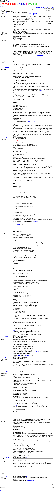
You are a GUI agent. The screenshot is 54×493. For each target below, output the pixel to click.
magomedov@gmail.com (16, 405)
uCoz (7, 490)
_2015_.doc (19, 412)
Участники (42, 7)
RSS (8, 1)
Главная (1, 6)
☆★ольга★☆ (7, 58)
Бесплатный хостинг (3, 490)
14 (26, 476)
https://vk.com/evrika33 (36, 351)
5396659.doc (19, 224)
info (6, 476)
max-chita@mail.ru (40, 55)
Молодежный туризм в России (12, 9)
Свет (6, 12)
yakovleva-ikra (7, 67)
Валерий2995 (7, 457)
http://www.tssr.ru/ (28, 386)
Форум (1, 9)
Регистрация (4, 6)
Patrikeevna (6, 336)
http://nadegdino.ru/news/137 (30, 480)
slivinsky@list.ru (28, 272)
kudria (6, 137)
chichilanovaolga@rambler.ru (17, 330)
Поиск (50, 7)
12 (26, 457)
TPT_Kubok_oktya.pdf (27, 355)
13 (26, 470)
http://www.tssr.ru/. (42, 90)
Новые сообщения (37, 7)
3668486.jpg (19, 355)
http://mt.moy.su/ (21, 92)
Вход (7, 6)
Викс (6, 31)
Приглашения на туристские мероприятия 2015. (24, 9)
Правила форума (46, 7)
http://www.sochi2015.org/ (31, 121)
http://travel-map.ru (35, 221)
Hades (6, 371)
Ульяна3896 (6, 38)
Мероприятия (5, 9)
